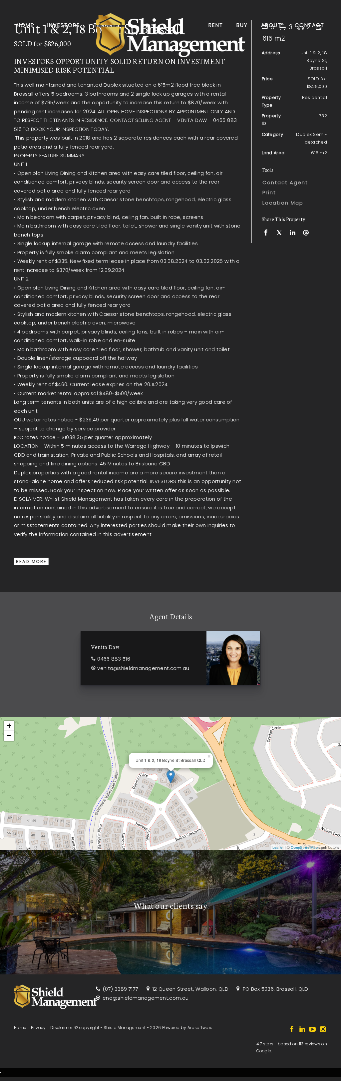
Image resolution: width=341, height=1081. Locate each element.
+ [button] (9, 726)
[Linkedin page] (303, 1029)
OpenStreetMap (304, 847)
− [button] (9, 736)
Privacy (38, 1027)
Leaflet (278, 847)
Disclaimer (61, 1027)
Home (25, 25)
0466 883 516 (113, 658)
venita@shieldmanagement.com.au (143, 668)
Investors (63, 25)
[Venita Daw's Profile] (233, 658)
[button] (292, 193)
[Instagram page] (322, 1029)
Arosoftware (199, 1027)
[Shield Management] (170, 33)
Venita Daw (105, 646)
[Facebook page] (292, 1029)
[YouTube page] (313, 1029)
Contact (309, 25)
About (271, 25)
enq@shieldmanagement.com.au (145, 997)
